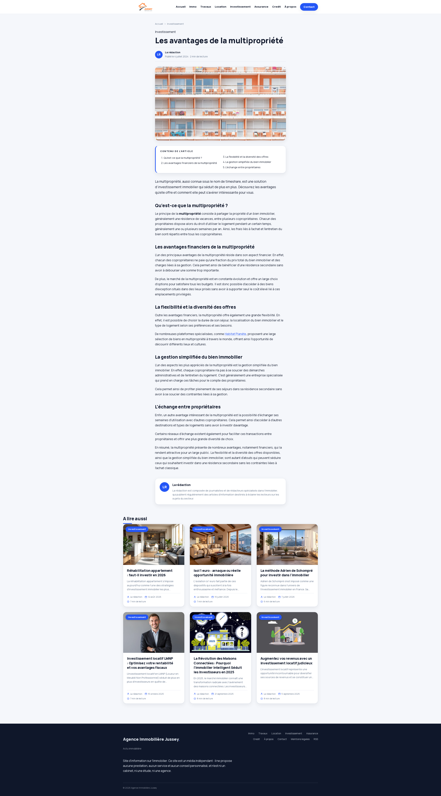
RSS (316, 739)
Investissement (240, 6)
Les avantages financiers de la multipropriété (190, 163)
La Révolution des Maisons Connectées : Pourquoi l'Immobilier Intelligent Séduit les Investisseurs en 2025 (218, 665)
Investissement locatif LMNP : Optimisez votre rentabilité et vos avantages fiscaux (150, 663)
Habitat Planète (235, 334)
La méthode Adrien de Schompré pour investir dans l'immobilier (286, 572)
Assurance (261, 6)
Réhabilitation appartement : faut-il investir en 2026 (149, 572)
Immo (193, 6)
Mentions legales (300, 739)
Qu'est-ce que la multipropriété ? (183, 157)
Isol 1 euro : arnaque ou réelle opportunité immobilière (217, 572)
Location (220, 6)
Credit (276, 6)
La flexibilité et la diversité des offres (246, 156)
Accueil (181, 6)
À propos (290, 6)
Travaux (205, 6)
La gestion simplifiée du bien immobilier (248, 162)
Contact (309, 7)
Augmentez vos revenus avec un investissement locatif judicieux (286, 660)
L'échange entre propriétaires (242, 167)
